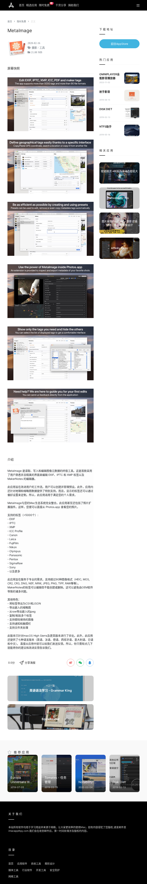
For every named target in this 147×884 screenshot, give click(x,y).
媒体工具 (13, 870)
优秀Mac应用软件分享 (11, 5)
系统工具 (36, 863)
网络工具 (13, 876)
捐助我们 (73, 5)
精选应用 (31, 5)
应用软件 (22, 863)
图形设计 (50, 863)
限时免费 (46, 4)
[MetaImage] (50, 104)
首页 (21, 5)
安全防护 (55, 870)
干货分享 (61, 5)
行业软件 (27, 870)
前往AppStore (119, 43)
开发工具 (41, 870)
